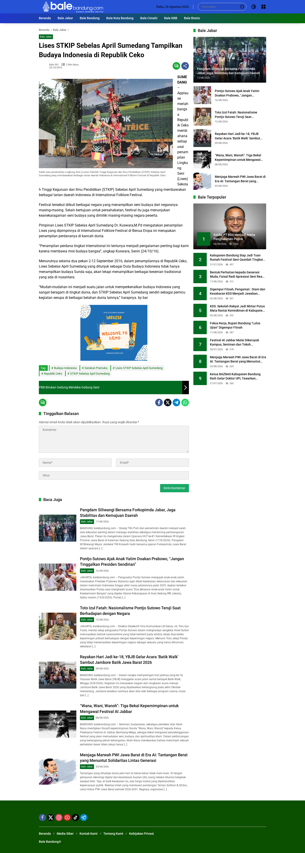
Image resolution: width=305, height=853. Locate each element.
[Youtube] (67, 817)
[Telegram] (176, 402)
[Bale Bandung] (72, 6)
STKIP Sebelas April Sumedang (90, 373)
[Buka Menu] (263, 6)
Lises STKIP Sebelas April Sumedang (139, 368)
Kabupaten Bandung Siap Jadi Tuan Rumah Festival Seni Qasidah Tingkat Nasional (236, 258)
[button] (242, 6)
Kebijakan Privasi (141, 833)
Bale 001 (54, 64)
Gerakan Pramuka (96, 368)
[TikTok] (75, 817)
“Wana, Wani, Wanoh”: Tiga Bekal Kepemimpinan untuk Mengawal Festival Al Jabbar (238, 157)
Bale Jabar (46, 36)
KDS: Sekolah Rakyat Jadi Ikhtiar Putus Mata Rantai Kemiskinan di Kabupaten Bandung (237, 308)
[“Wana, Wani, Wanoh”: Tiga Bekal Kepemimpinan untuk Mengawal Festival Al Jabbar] (57, 724)
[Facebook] (159, 402)
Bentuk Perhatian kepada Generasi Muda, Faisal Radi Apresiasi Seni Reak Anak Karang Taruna (237, 274)
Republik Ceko (53, 373)
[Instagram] (59, 817)
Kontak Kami (88, 833)
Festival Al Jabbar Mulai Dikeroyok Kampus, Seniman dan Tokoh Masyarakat (234, 342)
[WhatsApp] (185, 402)
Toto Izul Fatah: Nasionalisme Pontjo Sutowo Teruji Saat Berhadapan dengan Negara (236, 115)
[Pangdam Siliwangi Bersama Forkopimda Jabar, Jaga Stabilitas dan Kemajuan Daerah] (57, 528)
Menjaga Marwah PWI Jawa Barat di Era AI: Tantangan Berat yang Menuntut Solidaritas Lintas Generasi (240, 179)
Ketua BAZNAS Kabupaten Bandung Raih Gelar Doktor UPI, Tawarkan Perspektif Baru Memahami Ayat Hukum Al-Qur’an (235, 376)
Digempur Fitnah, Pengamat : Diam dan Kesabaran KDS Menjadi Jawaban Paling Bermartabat (237, 291)
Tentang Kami (113, 833)
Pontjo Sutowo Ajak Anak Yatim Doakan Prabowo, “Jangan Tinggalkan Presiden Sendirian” (237, 93)
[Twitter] (167, 402)
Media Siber (65, 833)
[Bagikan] (185, 66)
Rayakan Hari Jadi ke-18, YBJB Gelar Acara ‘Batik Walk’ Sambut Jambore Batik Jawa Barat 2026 (237, 136)
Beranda (45, 833)
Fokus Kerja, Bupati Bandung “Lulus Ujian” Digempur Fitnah (235, 325)
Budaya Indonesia (65, 368)
